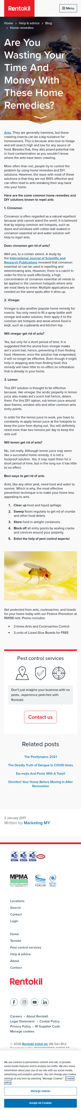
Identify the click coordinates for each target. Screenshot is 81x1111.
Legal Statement (22, 1021)
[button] (40, 118)
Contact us (40, 717)
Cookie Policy (49, 1021)
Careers (16, 1016)
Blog (48, 23)
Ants (7, 133)
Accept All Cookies (40, 1103)
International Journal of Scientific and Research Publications (34, 260)
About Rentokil (37, 1016)
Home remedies (22, 28)
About (14, 961)
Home (8, 23)
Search (15, 908)
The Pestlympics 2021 (40, 757)
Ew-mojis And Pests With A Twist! (40, 774)
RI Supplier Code (47, 1026)
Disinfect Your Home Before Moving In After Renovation (40, 784)
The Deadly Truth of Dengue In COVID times (40, 765)
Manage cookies (22, 1031)
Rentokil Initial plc (35, 1044)
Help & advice (29, 23)
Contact (16, 914)
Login (14, 921)
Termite (15, 941)
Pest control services (25, 947)
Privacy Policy (20, 1026)
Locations (17, 901)
